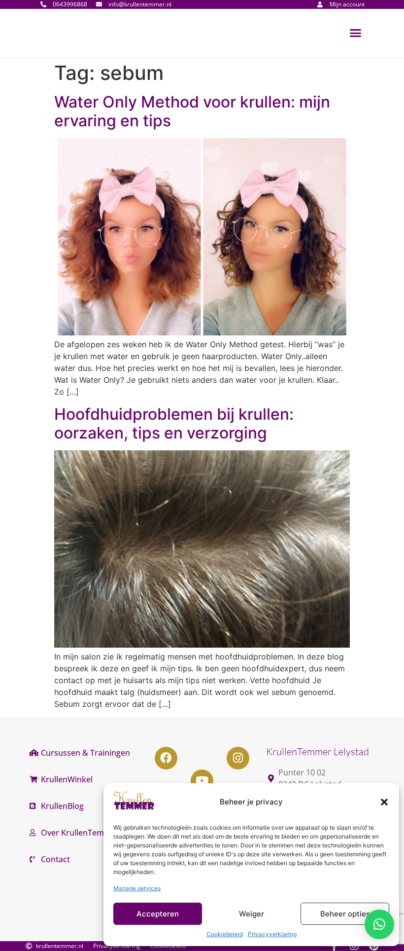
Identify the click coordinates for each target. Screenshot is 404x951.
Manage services (137, 888)
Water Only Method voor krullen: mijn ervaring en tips (192, 111)
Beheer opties (345, 913)
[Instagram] (238, 758)
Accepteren (157, 913)
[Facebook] (166, 758)
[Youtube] (202, 780)
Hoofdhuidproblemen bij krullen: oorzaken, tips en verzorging (174, 423)
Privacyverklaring (272, 934)
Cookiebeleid (224, 934)
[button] (384, 802)
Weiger (251, 913)
